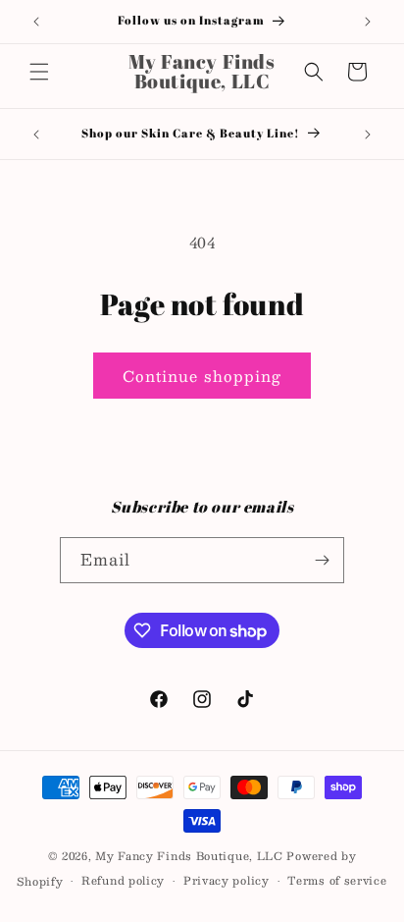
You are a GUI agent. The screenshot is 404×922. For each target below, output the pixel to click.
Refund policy (123, 880)
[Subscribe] (321, 560)
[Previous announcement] (36, 21)
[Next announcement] (367, 21)
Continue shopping (202, 375)
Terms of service (336, 880)
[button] (39, 71)
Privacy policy (226, 880)
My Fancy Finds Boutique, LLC (189, 855)
